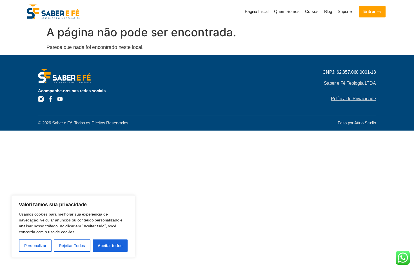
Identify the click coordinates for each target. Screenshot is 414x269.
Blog (328, 11)
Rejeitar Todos (72, 245)
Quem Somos (287, 11)
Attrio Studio (365, 123)
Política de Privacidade (353, 98)
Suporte (345, 11)
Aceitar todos (110, 245)
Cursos (311, 11)
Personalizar (35, 245)
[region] (73, 226)
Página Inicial (256, 11)
